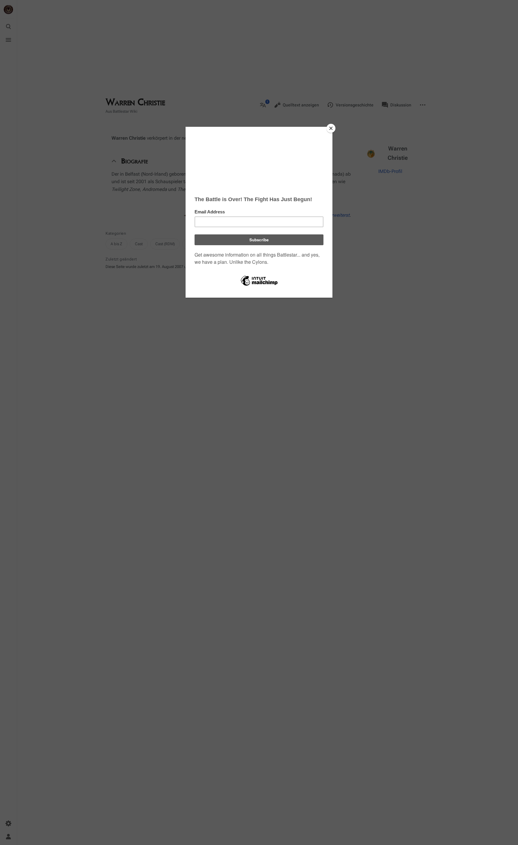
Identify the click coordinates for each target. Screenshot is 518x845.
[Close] (330, 128)
